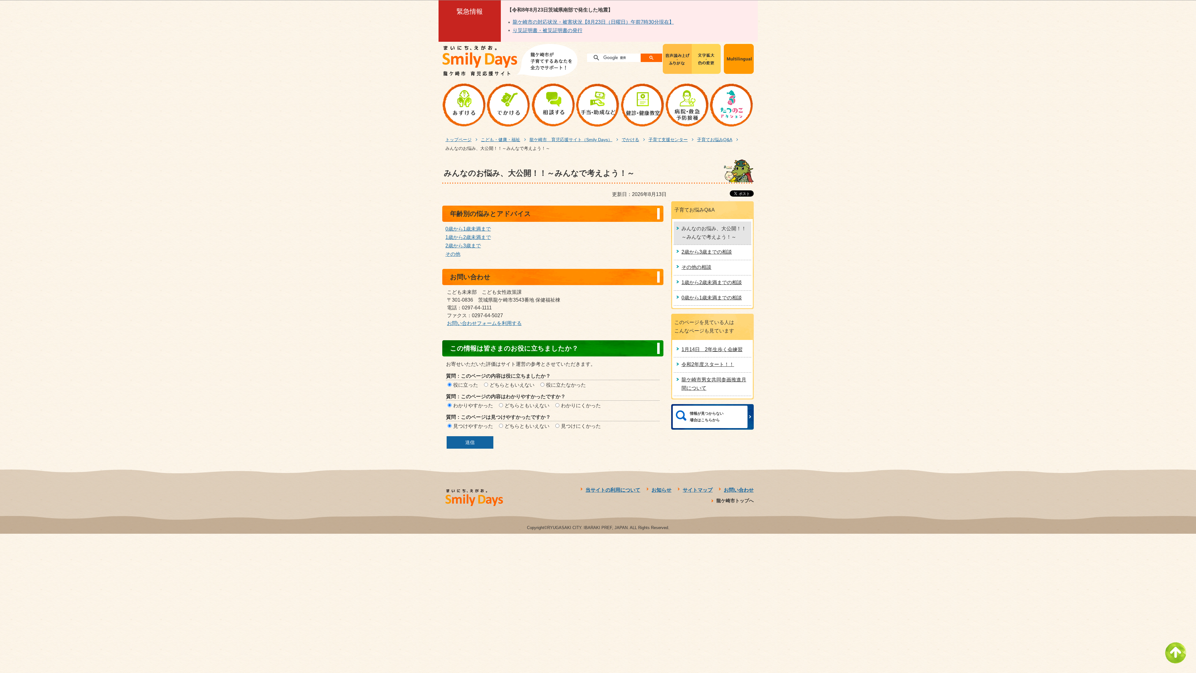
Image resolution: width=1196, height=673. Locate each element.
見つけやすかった (473, 426)
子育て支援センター (668, 139)
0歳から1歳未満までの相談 (711, 297)
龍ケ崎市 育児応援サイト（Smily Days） (570, 139)
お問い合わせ (739, 490)
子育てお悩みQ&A (714, 139)
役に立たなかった (566, 385)
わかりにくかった (581, 405)
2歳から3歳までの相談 (706, 252)
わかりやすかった (473, 405)
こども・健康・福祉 (500, 139)
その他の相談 (696, 267)
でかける (630, 139)
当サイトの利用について (613, 490)
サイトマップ (698, 490)
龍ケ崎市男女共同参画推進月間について (713, 384)
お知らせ (662, 490)
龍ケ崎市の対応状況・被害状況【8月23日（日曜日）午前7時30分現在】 (593, 22)
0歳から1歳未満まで (468, 228)
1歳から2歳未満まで (468, 237)
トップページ (458, 139)
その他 (452, 254)
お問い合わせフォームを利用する (484, 323)
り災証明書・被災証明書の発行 (547, 30)
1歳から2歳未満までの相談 (711, 282)
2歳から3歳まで (463, 245)
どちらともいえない (512, 385)
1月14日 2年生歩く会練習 (712, 349)
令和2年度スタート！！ (707, 364)
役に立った (465, 385)
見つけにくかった (581, 426)
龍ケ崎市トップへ (735, 500)
